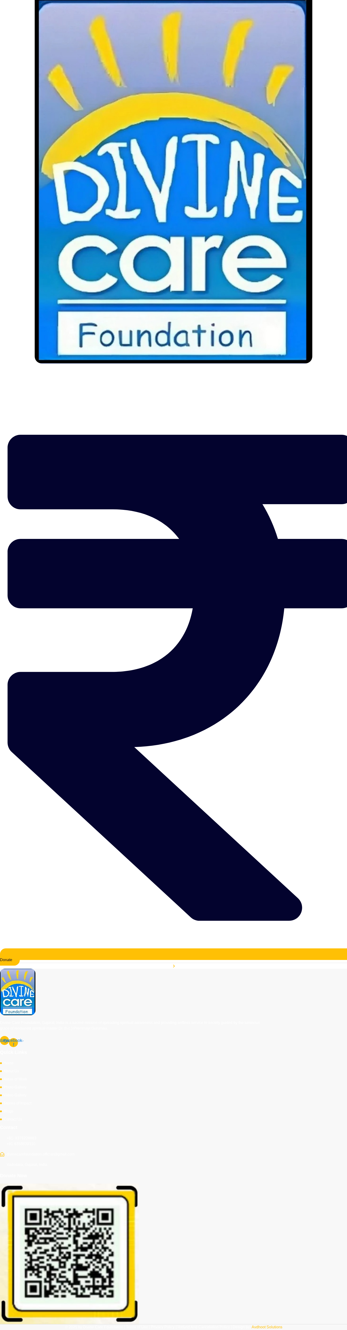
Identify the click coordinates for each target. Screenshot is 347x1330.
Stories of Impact (199, 374)
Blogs (224, 374)
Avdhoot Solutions (267, 1327)
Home (97, 374)
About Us (117, 374)
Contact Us (246, 374)
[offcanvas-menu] (343, 390)
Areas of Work (143, 374)
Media (167, 374)
